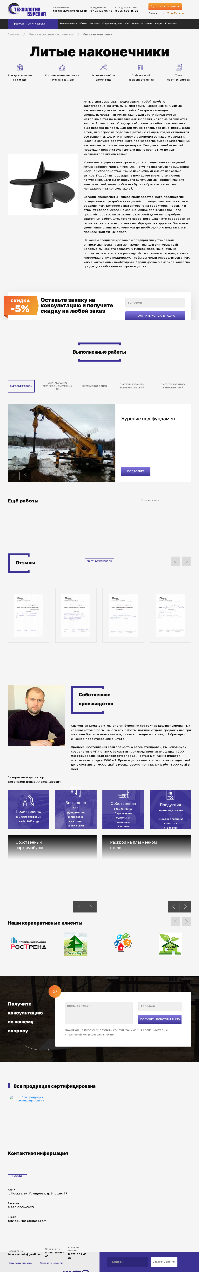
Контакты (171, 24)
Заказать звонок (51, 1263)
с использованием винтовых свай (173, 386)
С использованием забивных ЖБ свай (132, 386)
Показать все (150, 501)
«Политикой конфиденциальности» (89, 1035)
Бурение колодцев (94, 386)
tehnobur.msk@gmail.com (70, 11)
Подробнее (136, 471)
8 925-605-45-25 (126, 11)
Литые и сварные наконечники (51, 34)
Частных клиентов (99, 561)
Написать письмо (20, 1263)
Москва (17, 1176)
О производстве (112, 24)
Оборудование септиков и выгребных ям (57, 386)
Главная (14, 34)
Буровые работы (21, 386)
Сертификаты (134, 24)
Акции (158, 24)
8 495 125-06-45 (101, 11)
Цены (149, 24)
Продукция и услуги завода (28, 23)
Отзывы (95, 24)
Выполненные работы (73, 24)
